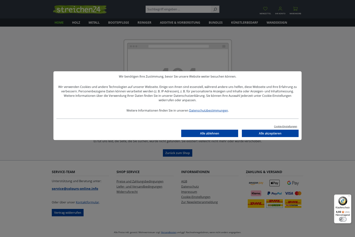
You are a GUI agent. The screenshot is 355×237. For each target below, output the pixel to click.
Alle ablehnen (209, 133)
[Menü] (349, 197)
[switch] (342, 219)
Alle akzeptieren (270, 133)
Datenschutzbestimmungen (208, 110)
